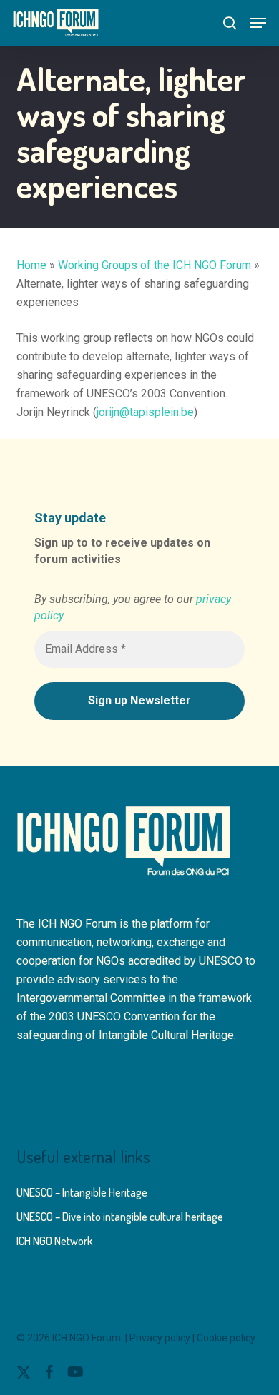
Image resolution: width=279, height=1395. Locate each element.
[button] (258, 23)
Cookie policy (226, 1338)
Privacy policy (159, 1338)
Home (31, 265)
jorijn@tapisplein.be (145, 412)
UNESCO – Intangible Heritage (81, 1192)
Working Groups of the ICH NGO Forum (154, 265)
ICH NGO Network (54, 1241)
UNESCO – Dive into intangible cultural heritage (119, 1216)
